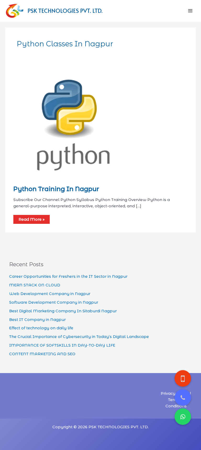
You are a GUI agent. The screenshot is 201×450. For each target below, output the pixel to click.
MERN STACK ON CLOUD (34, 285)
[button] (183, 416)
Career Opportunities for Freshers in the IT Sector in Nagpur (68, 276)
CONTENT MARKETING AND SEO (42, 354)
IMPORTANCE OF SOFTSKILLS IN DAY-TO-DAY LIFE (62, 345)
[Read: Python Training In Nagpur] (72, 126)
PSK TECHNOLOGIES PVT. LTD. (65, 10)
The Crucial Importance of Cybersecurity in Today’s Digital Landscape (79, 336)
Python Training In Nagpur (56, 189)
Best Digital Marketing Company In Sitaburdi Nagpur (63, 311)
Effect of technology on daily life (41, 328)
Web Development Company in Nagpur (49, 293)
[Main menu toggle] (190, 10)
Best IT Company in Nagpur (37, 319)
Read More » (31, 219)
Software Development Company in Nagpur (53, 302)
